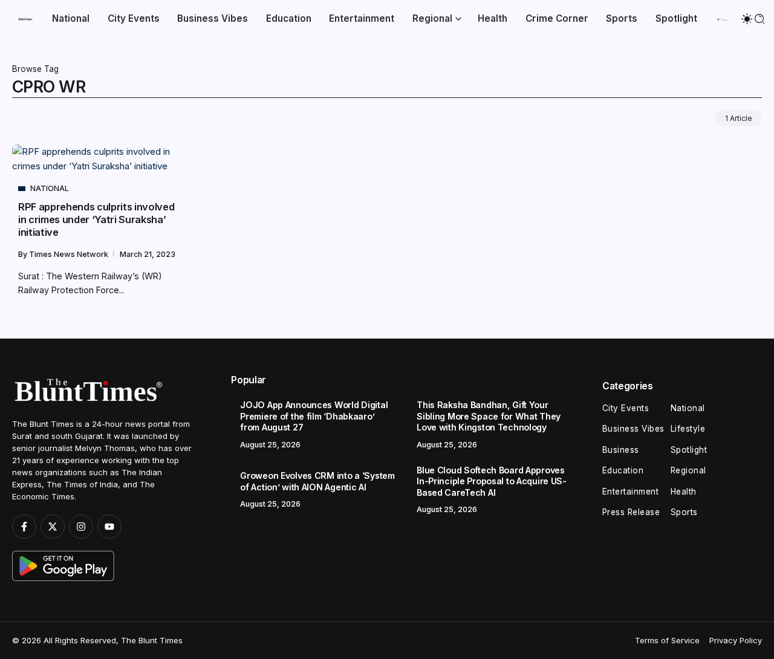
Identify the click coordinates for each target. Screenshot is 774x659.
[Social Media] (24, 526)
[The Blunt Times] (25, 18)
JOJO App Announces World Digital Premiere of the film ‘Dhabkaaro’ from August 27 (314, 416)
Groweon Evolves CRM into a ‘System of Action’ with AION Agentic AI (317, 481)
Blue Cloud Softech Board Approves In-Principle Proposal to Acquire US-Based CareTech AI (492, 481)
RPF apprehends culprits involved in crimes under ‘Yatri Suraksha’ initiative (96, 220)
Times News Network (69, 254)
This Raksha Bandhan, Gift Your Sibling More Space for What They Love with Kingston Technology (489, 416)
